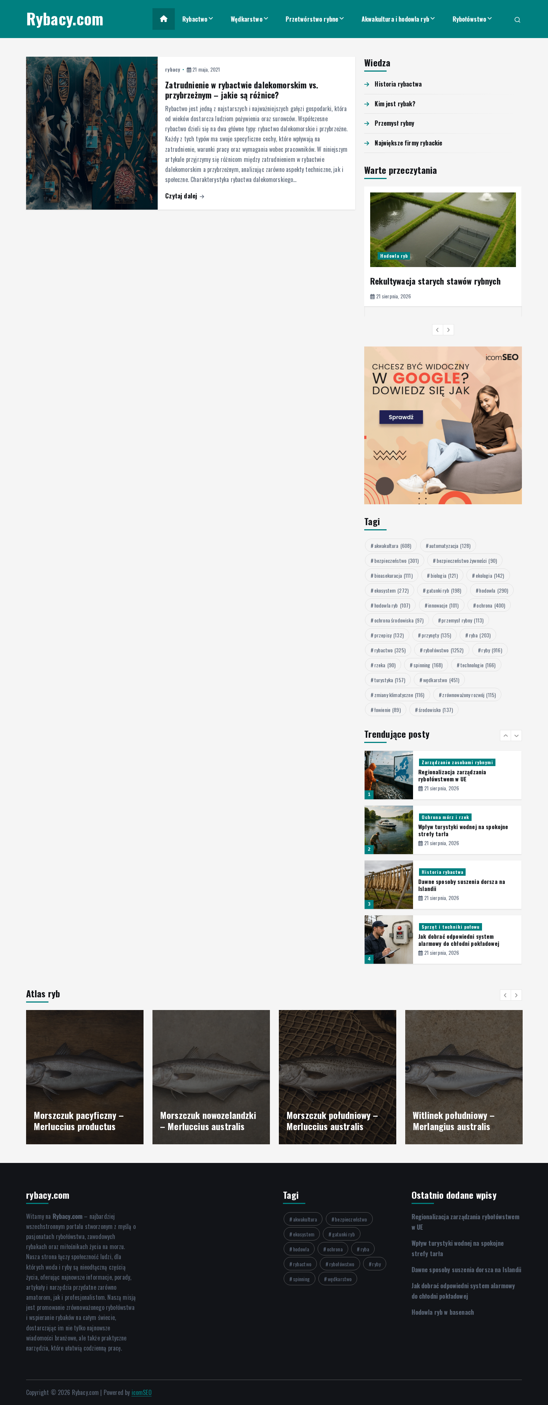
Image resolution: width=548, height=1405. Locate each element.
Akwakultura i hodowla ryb (395, 19)
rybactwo (390, 650)
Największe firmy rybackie (408, 142)
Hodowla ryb (394, 256)
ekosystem (391, 590)
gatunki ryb (444, 590)
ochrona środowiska (399, 620)
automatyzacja (449, 545)
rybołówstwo (443, 650)
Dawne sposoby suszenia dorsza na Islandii (461, 885)
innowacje (443, 605)
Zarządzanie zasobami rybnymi (457, 762)
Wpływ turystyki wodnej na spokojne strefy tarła (463, 830)
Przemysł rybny (394, 123)
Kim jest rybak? (395, 103)
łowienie (387, 710)
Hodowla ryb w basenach (443, 1312)
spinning (428, 665)
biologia (444, 575)
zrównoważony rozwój (469, 695)
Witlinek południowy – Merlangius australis (454, 1120)
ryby (491, 650)
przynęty (436, 635)
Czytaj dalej (182, 195)
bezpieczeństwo (396, 560)
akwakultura (393, 545)
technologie (478, 665)
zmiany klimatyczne (399, 695)
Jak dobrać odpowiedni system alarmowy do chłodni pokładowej (458, 939)
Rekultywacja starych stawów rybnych (435, 281)
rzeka (385, 665)
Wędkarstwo (246, 19)
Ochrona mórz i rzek (445, 817)
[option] (443, 246)
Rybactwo (194, 19)
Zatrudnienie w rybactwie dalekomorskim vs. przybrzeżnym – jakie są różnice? (241, 90)
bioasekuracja (393, 575)
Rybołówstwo (469, 19)
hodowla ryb (392, 605)
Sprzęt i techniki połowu (451, 926)
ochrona (490, 605)
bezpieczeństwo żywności (467, 560)
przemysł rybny (462, 620)
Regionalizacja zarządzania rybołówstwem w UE (452, 775)
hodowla (493, 590)
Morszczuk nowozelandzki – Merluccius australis (208, 1120)
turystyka (389, 680)
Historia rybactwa (398, 83)
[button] (437, 329)
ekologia (490, 575)
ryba (480, 635)
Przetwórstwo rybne (312, 19)
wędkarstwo (441, 680)
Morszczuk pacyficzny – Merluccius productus (79, 1120)
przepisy (389, 635)
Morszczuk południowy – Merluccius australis (332, 1120)
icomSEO (142, 1392)
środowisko (436, 710)
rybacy (172, 69)
